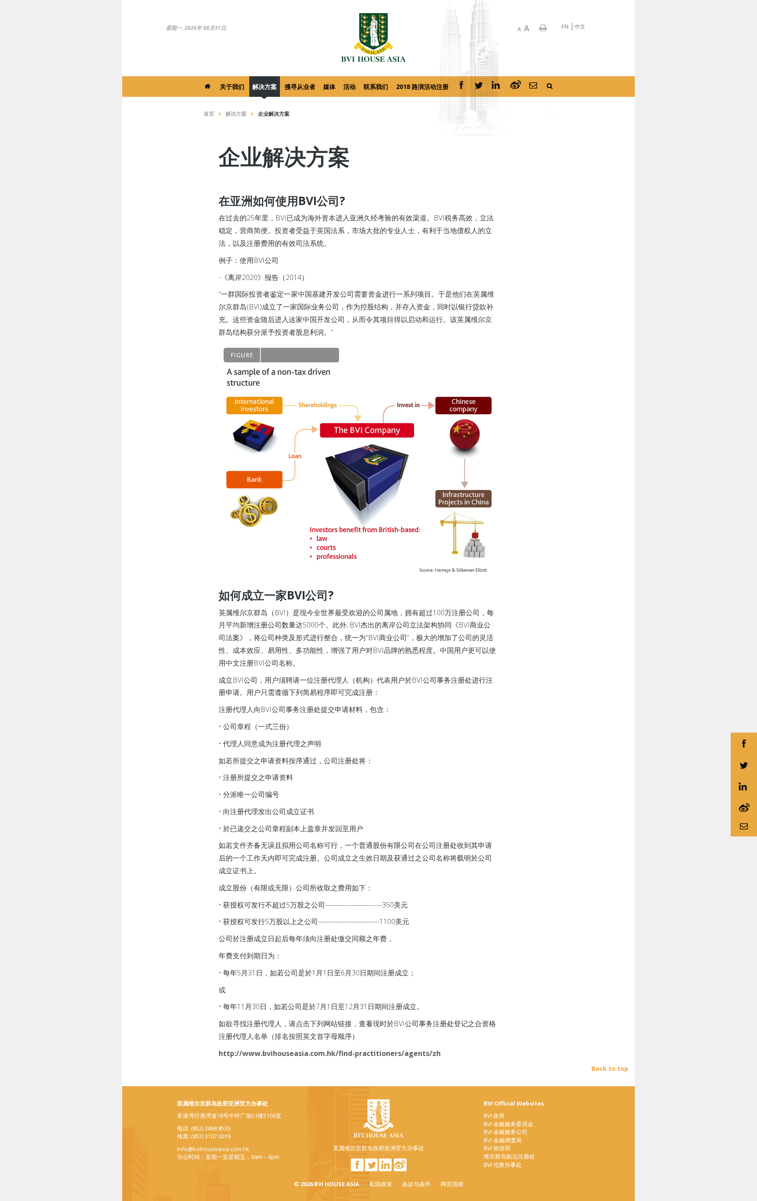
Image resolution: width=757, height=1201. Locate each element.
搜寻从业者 (300, 86)
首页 (209, 113)
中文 (580, 26)
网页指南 (452, 1184)
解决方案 (264, 86)
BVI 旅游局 (497, 1148)
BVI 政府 (494, 1116)
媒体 (329, 86)
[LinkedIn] (496, 86)
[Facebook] (461, 86)
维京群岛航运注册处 (509, 1156)
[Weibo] (515, 86)
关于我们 (232, 86)
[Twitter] (479, 86)
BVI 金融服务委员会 (508, 1124)
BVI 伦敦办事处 (503, 1165)
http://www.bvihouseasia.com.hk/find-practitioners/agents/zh (330, 1053)
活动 (349, 86)
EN (565, 26)
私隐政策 (380, 1184)
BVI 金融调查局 (503, 1140)
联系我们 (376, 86)
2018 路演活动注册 (422, 86)
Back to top (609, 1068)
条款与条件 (416, 1184)
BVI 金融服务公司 (505, 1132)
